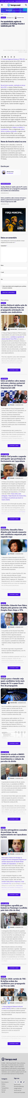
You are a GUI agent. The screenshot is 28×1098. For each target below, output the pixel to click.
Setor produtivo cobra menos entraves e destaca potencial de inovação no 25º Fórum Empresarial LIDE (13, 199)
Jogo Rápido (4, 378)
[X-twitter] (15, 1082)
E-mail (2, 272)
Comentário (4, 245)
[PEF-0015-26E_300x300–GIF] (14, 219)
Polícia (3, 827)
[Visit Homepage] (13, 5)
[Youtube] (21, 1082)
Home (2, 14)
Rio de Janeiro (4, 454)
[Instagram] (18, 1082)
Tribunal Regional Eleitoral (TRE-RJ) (13, 59)
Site (2, 279)
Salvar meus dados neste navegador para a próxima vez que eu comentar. (14, 287)
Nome (2, 265)
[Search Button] (26, 5)
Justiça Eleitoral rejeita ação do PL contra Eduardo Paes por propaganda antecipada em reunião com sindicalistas (14, 188)
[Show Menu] (2, 5)
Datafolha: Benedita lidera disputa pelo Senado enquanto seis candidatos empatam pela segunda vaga (18, 1)
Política (6, 14)
